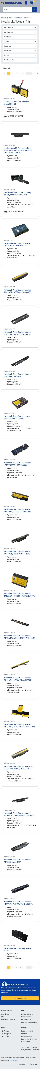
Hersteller (7, 37)
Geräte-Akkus (18, 18)
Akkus (10, 18)
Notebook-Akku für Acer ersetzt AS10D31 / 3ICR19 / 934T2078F (17, 552)
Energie (6, 55)
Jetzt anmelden (20, 998)
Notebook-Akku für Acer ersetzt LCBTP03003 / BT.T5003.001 (17, 464)
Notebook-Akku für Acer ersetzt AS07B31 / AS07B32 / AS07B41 (17, 510)
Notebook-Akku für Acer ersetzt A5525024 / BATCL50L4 (17, 417)
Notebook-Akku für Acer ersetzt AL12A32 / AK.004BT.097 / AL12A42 (19, 637)
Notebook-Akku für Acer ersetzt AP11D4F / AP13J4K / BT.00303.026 (19, 725)
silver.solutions (14, 1060)
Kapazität (7, 51)
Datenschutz (33, 1064)
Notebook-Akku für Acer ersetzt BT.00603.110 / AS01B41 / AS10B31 (19, 814)
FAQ (2, 1017)
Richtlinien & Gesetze (8, 1019)
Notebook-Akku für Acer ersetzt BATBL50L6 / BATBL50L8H (17, 244)
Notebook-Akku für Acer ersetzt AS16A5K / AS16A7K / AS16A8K (17, 679)
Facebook (7, 1031)
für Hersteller (8, 32)
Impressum (21, 1064)
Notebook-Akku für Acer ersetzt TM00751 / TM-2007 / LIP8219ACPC (19, 594)
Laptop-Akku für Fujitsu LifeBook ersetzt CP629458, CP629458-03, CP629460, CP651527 (18, 150)
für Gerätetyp (8, 27)
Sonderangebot (9, 60)
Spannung (7, 46)
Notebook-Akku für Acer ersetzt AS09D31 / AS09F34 (17, 375)
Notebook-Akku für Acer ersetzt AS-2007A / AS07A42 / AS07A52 (19, 767)
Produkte (4, 18)
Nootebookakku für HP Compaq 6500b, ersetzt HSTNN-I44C (17, 193)
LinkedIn (6, 1036)
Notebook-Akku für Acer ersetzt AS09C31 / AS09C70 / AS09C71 (17, 333)
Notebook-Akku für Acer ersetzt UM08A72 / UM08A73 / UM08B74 (18, 903)
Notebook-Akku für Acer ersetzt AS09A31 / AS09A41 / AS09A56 (17, 291)
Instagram (7, 1034)
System (6, 41)
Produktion (5, 1014)
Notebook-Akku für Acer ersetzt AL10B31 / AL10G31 (17, 861)
